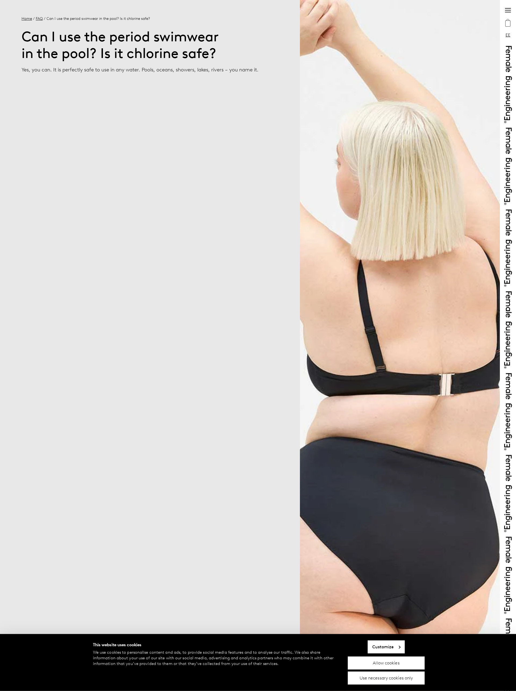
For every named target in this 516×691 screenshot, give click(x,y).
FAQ (39, 18)
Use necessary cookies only (386, 678)
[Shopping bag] (508, 23)
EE (508, 35)
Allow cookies (386, 662)
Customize (383, 646)
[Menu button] (508, 10)
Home (27, 18)
